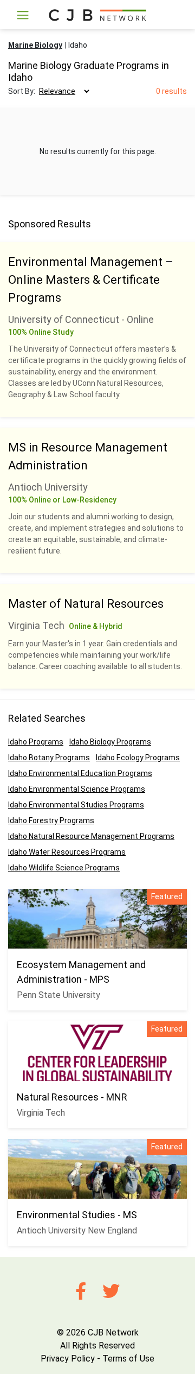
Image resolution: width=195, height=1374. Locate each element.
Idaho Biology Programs (110, 741)
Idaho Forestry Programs (51, 820)
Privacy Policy (68, 1358)
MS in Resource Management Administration (87, 456)
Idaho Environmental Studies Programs (76, 804)
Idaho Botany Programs (49, 757)
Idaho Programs (35, 741)
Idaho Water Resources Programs (67, 852)
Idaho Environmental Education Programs (80, 773)
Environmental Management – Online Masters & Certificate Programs (90, 279)
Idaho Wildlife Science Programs (64, 867)
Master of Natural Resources (86, 603)
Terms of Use (128, 1358)
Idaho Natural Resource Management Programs (91, 836)
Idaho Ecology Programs (138, 757)
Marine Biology (35, 45)
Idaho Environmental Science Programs (76, 789)
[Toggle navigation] (23, 15)
